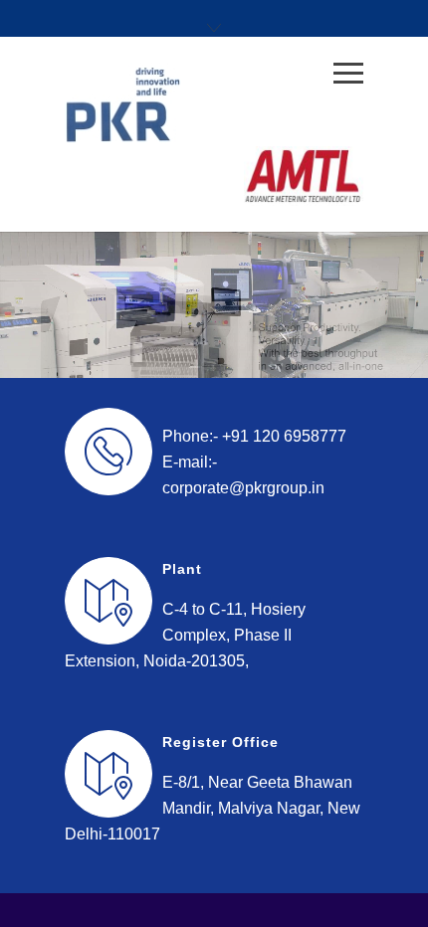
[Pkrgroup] (199, 104)
